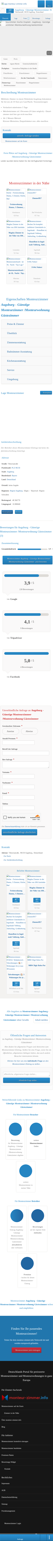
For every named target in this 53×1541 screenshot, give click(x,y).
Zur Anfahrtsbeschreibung (13, 860)
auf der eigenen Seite (37, 1230)
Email (4, 793)
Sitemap (4, 1504)
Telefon (5, 804)
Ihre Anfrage (7, 760)
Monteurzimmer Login (12, 1523)
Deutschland (11, 479)
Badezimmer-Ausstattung (19, 351)
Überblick (11, 333)
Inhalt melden (41, 1020)
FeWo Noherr (37, 267)
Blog (3, 1427)
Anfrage (47, 18)
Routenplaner (47, 393)
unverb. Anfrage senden (28, 136)
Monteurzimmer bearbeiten (11, 1448)
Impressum (6, 1483)
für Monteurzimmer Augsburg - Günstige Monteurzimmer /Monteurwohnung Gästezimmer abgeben (15, 1147)
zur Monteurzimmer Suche (3, 11)
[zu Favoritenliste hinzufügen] (3, 24)
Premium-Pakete (8, 1455)
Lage (15, 18)
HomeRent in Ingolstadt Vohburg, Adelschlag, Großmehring (37, 244)
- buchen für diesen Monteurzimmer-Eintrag (27, 1279)
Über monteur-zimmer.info (11, 1420)
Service (10, 370)
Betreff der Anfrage (9, 749)
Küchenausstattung (16, 360)
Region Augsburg (16, 491)
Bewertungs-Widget (9, 1462)
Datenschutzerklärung (12, 826)
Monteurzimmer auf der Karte (16, 141)
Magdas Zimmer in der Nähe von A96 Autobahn (16, 235)
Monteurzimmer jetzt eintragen (27, 1350)
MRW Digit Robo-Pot (36, 965)
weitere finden (36, 1143)
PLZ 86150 (16, 468)
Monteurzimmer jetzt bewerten (28, 560)
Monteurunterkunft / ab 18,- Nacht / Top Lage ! (16, 272)
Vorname (6, 772)
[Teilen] (43, 1537)
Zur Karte (7, 856)
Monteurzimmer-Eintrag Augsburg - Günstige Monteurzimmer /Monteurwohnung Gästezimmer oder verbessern (17, 1237)
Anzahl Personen (9, 738)
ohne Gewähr (23, 1020)
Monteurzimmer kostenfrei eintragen (15, 1441)
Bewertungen (37, 18)
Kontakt (18, 512)
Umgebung (12, 379)
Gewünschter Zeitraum (11, 726)
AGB (3, 1490)
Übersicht (5, 18)
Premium (47, 186)
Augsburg (10, 472)
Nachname (6, 783)
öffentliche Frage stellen (27, 1080)
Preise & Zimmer (15, 324)
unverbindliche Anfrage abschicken (19, 832)
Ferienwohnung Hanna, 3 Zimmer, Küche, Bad (16, 206)
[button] (26, 38)
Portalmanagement (8, 1511)
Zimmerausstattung (16, 342)
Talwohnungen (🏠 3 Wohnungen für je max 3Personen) (16, 976)
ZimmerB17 (37, 198)
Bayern (14, 476)
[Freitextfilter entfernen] (41, 3)
